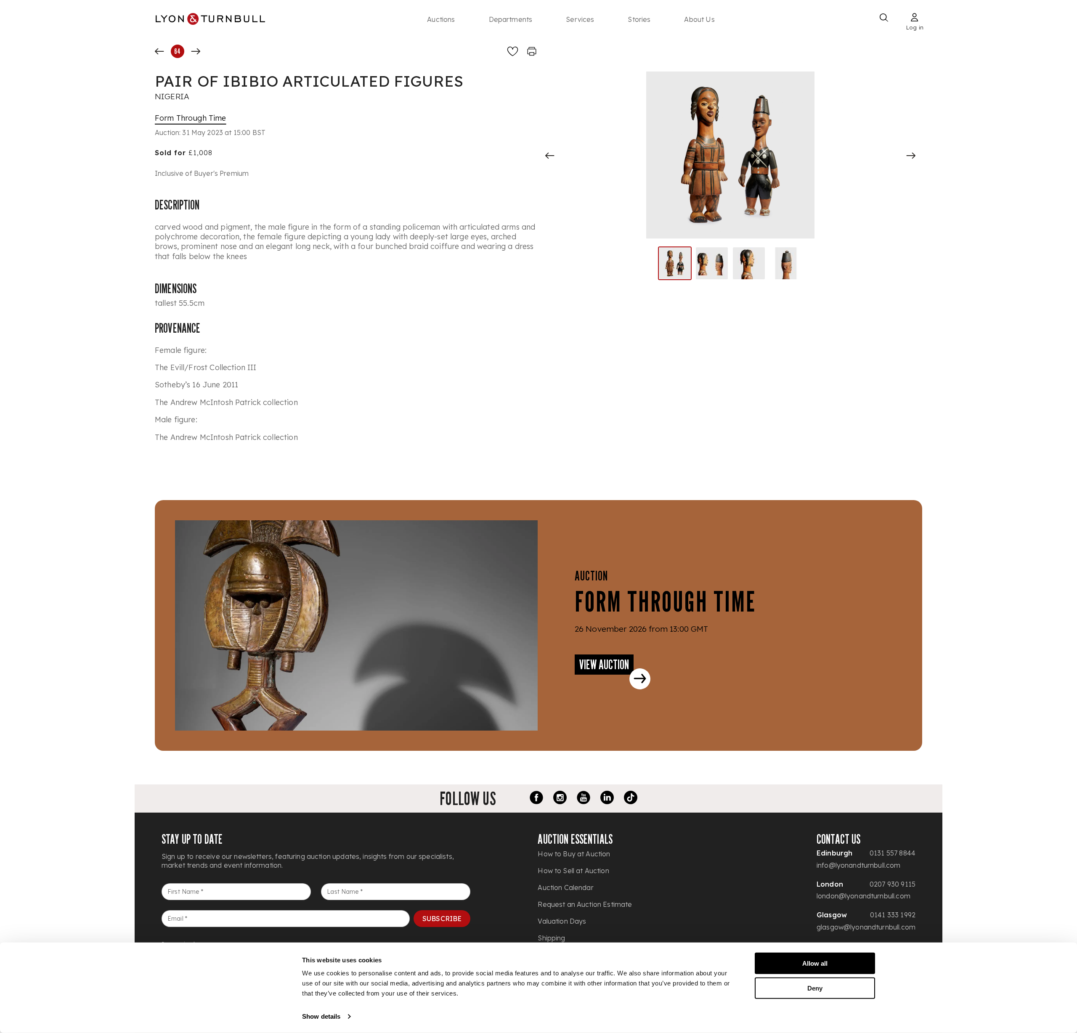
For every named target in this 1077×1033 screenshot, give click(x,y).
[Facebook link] (536, 799)
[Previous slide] (550, 156)
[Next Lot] (195, 51)
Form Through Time (190, 118)
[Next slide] (911, 156)
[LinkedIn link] (607, 799)
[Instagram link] (560, 799)
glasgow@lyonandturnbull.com (866, 927)
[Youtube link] (583, 799)
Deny (814, 987)
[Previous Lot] (159, 51)
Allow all (815, 963)
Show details (321, 1016)
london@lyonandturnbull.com (863, 896)
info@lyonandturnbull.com (859, 865)
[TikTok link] (630, 799)
